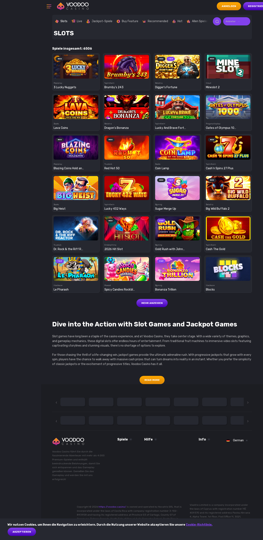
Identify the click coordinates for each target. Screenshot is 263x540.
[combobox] (236, 21)
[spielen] (76, 65)
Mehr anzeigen (152, 303)
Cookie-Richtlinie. (199, 524)
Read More (152, 380)
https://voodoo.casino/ (112, 506)
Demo (76, 74)
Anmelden (229, 6)
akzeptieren (22, 531)
